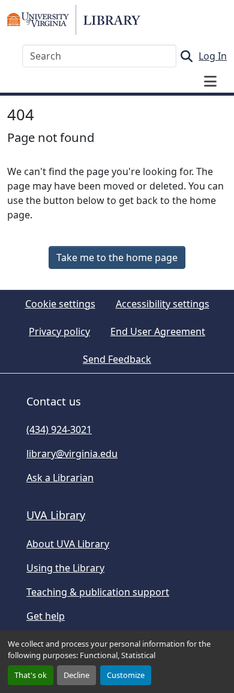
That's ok (30, 675)
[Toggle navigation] (210, 81)
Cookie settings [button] (60, 303)
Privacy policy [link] (59, 331)
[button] (73, 20)
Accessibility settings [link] (162, 303)
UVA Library (55, 515)
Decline (76, 675)
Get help (45, 616)
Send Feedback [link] (117, 359)
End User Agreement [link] (157, 331)
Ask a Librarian (60, 477)
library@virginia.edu (72, 453)
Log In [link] (213, 56)
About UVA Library (67, 543)
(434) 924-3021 (59, 429)
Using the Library (65, 567)
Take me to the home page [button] (117, 257)
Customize (126, 675)
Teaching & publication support (97, 592)
